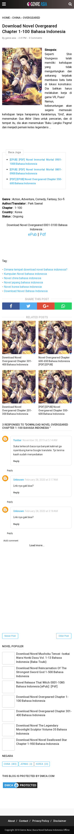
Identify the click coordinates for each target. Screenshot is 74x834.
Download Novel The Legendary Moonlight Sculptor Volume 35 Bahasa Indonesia (41, 729)
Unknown (18, 479)
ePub (32, 234)
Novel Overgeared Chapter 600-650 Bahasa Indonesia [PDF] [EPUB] (54, 361)
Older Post (64, 636)
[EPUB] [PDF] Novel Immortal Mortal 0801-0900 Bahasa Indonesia (36, 171)
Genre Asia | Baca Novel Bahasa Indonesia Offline (45, 830)
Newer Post (10, 636)
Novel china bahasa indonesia (22, 278)
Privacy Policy (40, 820)
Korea (39, 764)
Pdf (43, 234)
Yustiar (17, 440)
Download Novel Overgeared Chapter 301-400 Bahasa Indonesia (17, 361)
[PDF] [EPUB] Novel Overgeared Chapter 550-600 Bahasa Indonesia (36, 181)
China (7, 764)
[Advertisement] (38, 797)
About (11, 820)
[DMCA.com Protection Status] (20, 788)
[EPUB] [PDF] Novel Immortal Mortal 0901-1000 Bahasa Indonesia (36, 161)
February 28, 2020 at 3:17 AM (41, 479)
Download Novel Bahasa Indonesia (26, 291)
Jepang (24, 764)
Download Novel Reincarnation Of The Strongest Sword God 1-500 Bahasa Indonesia (41, 672)
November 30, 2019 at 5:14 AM (40, 440)
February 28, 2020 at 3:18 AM (41, 511)
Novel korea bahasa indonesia (23, 286)
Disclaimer (59, 820)
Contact (23, 820)
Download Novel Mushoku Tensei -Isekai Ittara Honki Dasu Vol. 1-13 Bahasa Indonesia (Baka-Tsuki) (43, 658)
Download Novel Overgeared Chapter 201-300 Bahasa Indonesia (17, 410)
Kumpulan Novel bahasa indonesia (25, 274)
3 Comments (35, 38)
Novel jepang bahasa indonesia (23, 282)
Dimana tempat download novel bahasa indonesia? (35, 269)
